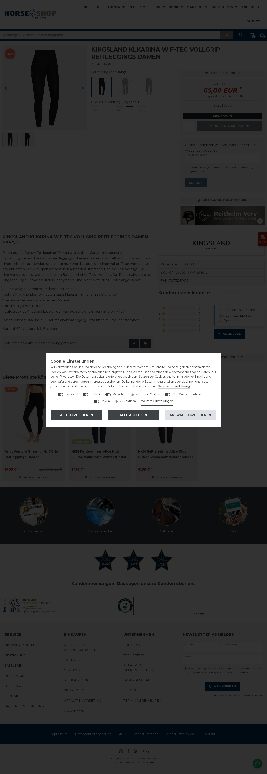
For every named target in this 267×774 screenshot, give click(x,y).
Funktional (129, 401)
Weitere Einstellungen (157, 401)
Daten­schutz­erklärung (174, 386)
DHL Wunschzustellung (188, 394)
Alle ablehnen (133, 415)
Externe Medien (149, 394)
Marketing (119, 394)
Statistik (95, 394)
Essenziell (71, 394)
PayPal (105, 401)
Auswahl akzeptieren (190, 415)
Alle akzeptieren (76, 415)
